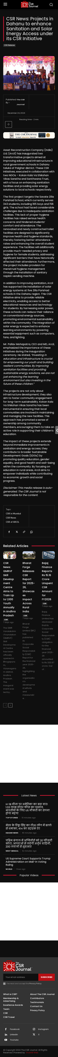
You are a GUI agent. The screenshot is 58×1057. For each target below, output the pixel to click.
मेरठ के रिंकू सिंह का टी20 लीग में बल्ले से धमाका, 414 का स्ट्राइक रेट (29, 826)
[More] (8, 124)
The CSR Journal (21, 102)
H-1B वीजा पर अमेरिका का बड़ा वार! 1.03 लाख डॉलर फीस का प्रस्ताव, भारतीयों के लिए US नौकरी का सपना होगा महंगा (28, 808)
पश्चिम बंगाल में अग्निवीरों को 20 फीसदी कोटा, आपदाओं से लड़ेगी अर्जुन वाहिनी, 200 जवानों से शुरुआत (29, 843)
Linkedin (14, 1034)
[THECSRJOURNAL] (30, 4)
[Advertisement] (29, 754)
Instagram (43, 1029)
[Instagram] (34, 1029)
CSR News (11, 517)
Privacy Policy (35, 983)
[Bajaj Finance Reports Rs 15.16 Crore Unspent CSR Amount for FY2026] (48, 555)
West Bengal (12, 851)
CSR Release (9, 45)
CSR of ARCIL (12, 522)
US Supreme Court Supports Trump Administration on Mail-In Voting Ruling (28, 861)
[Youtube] (5, 1040)
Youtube (14, 1040)
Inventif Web (32, 1052)
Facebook (14, 1029)
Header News (12, 833)
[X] (16, 532)
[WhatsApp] (31, 532)
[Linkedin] (5, 1034)
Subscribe (46, 977)
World (9, 869)
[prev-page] (5, 705)
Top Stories (12, 818)
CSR (6, 619)
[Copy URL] (24, 532)
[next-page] (10, 705)
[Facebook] (9, 532)
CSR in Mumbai (13, 513)
